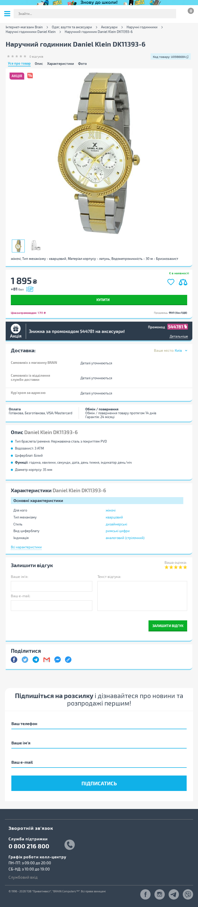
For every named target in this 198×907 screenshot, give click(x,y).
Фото (82, 63)
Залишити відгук (167, 626)
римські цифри (118, 531)
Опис (39, 63)
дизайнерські (116, 524)
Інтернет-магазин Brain (24, 27)
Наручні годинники (142, 27)
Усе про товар (19, 63)
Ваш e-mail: (20, 596)
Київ (178, 350)
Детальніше (179, 336)
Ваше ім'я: (19, 576)
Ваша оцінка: (175, 562)
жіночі (111, 510)
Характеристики (60, 63)
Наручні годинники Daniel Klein (31, 31)
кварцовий (114, 517)
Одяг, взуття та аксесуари (72, 27)
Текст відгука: (109, 576)
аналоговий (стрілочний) (125, 538)
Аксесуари (109, 27)
